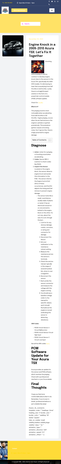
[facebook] (49, 1)
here (47, 343)
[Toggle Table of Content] (49, 140)
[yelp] (55, 1)
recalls (40, 102)
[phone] (49, 4)
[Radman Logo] (5, 7)
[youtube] (52, 1)
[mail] (57, 1)
